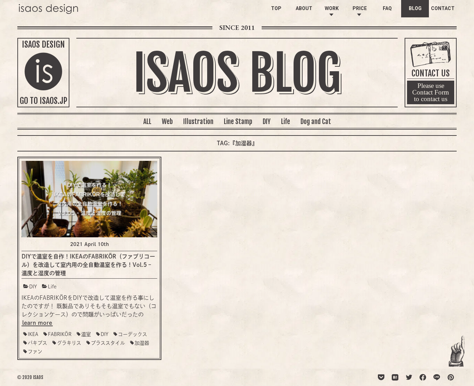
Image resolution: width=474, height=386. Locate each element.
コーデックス (132, 334)
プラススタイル (108, 342)
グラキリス (69, 342)
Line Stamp (238, 121)
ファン (35, 351)
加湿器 (142, 342)
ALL (147, 121)
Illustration (198, 121)
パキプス (37, 342)
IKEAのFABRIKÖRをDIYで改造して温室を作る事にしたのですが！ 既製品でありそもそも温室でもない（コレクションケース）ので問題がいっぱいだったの (89, 306)
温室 (86, 334)
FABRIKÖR (59, 334)
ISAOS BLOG (237, 73)
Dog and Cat (316, 121)
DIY (267, 121)
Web (167, 121)
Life (285, 121)
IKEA (33, 334)
